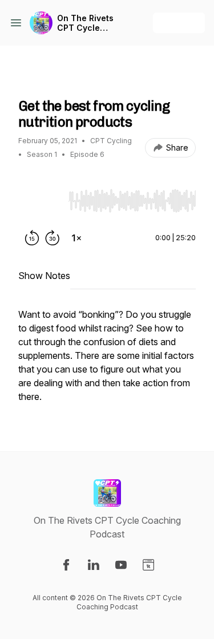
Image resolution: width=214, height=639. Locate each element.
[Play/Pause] (41, 200)
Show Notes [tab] (44, 275)
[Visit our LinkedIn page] (93, 565)
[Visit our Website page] (148, 565)
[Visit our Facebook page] (66, 565)
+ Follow (179, 22)
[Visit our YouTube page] (121, 565)
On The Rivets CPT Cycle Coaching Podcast (85, 23)
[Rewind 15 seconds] (32, 238)
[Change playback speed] (76, 238)
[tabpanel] (107, 361)
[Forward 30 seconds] (52, 238)
